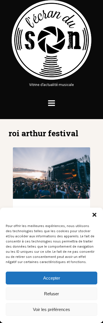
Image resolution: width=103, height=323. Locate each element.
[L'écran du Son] (51, 79)
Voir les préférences (51, 309)
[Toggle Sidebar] (51, 103)
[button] (94, 215)
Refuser (51, 293)
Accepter (51, 278)
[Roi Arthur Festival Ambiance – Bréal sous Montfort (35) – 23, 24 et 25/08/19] (51, 173)
